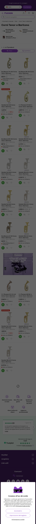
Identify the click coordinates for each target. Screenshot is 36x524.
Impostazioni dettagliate (18, 515)
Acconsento (18, 511)
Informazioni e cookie (18, 519)
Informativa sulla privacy (22, 506)
